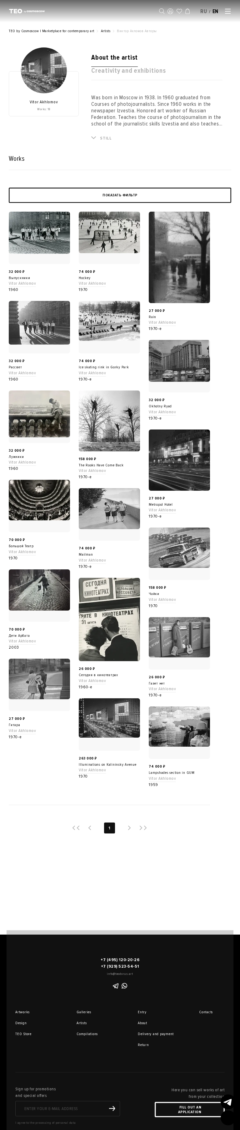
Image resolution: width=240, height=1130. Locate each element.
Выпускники (19, 278)
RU (203, 11)
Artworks (22, 1012)
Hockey (85, 278)
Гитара (14, 725)
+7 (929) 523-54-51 (120, 966)
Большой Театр (21, 546)
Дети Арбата (19, 635)
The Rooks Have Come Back (101, 465)
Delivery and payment (146, 1034)
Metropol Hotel (161, 504)
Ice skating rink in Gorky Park (104, 367)
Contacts (206, 1012)
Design (21, 1023)
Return (143, 1045)
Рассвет (15, 367)
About (142, 1023)
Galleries (84, 1012)
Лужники (16, 456)
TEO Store (23, 1034)
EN (215, 11)
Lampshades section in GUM (172, 772)
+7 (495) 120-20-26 (120, 959)
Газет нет (157, 683)
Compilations (85, 1034)
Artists (82, 1023)
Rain (152, 317)
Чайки (154, 594)
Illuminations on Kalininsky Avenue (108, 764)
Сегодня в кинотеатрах (98, 675)
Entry (142, 1012)
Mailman (86, 554)
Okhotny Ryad (160, 406)
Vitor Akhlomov (22, 283)
